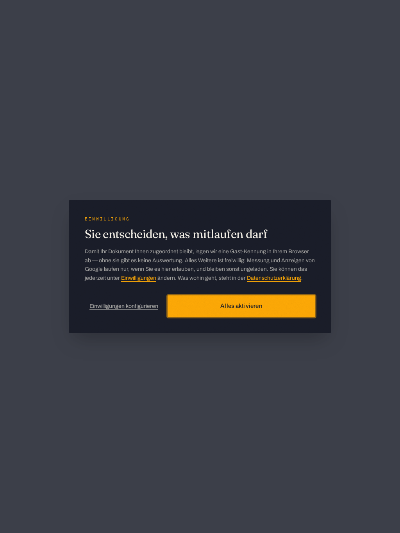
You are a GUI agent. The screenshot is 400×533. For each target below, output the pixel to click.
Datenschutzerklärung (274, 278)
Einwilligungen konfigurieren (123, 306)
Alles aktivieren (241, 306)
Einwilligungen (138, 278)
